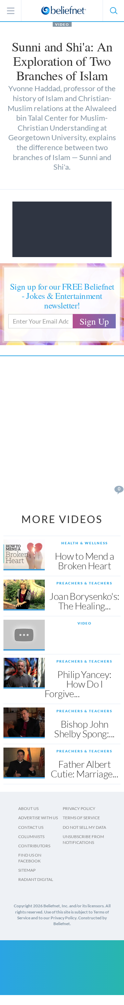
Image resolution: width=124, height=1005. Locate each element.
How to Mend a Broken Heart (84, 560)
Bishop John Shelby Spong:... (84, 728)
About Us (28, 808)
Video (62, 24)
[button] (113, 10)
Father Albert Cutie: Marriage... (84, 768)
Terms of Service (81, 817)
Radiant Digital (35, 879)
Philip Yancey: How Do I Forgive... (78, 683)
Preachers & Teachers (84, 583)
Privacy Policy (79, 808)
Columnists (31, 836)
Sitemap (26, 870)
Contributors (34, 845)
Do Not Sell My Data (84, 827)
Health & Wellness (84, 543)
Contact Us (30, 827)
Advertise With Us (38, 817)
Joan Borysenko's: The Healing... (84, 601)
